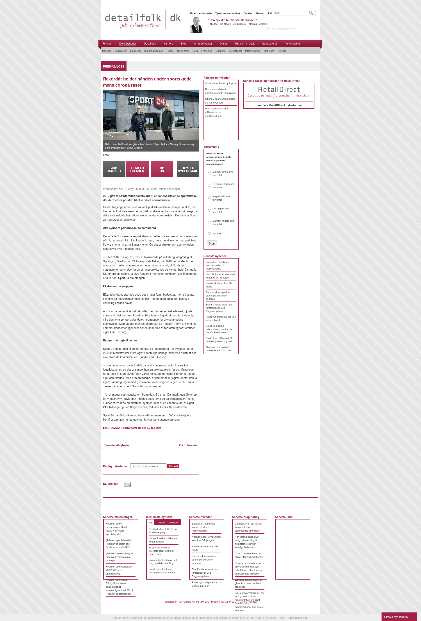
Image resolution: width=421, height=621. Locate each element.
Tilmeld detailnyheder (201, 13)
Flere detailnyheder (117, 445)
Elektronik (135, 50)
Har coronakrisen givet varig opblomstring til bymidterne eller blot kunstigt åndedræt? (247, 542)
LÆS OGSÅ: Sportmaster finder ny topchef (132, 428)
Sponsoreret (269, 43)
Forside (107, 43)
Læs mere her (297, 618)
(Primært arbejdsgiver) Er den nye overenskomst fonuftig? (119, 556)
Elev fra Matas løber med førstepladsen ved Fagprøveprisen (219, 308)
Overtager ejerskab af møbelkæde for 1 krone (218, 348)
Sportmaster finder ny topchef (221, 83)
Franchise (206, 50)
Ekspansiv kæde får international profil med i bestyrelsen (161, 551)
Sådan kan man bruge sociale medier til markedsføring (217, 265)
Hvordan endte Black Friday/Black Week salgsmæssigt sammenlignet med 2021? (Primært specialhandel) (119, 586)
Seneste (106, 50)
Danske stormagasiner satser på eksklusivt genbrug (218, 295)
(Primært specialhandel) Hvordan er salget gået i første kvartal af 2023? (118, 543)
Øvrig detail (183, 50)
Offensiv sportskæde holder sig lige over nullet (220, 100)
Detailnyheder (127, 43)
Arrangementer (203, 43)
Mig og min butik (245, 43)
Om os (223, 43)
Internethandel (252, 50)
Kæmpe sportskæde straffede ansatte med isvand (220, 91)
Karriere (168, 43)
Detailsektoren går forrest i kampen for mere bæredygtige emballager (249, 527)
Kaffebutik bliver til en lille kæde (219, 284)
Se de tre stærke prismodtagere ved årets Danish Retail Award (219, 329)
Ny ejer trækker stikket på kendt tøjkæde (163, 539)
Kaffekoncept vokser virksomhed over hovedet (162, 570)
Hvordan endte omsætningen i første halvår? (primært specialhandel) (117, 529)
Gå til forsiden (188, 445)
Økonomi (220, 50)
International (235, 50)
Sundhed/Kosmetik (154, 50)
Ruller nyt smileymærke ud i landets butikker (220, 318)
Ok (282, 618)
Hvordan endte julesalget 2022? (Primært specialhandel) (119, 570)
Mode (171, 50)
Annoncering (292, 43)
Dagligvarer (120, 50)
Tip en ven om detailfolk (227, 13)
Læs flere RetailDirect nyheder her (279, 105)
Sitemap (260, 13)
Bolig (195, 50)
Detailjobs (150, 43)
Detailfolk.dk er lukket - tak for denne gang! (163, 530)
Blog (183, 43)
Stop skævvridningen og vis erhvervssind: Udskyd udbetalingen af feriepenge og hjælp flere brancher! (249, 568)
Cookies (248, 13)
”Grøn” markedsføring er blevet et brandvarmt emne (249, 555)
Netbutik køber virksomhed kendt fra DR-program (220, 275)
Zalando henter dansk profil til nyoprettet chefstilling (163, 561)
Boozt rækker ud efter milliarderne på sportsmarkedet (217, 112)
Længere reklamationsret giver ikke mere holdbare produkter (248, 583)
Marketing (269, 50)
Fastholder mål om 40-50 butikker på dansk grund (219, 339)
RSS (270, 13)
